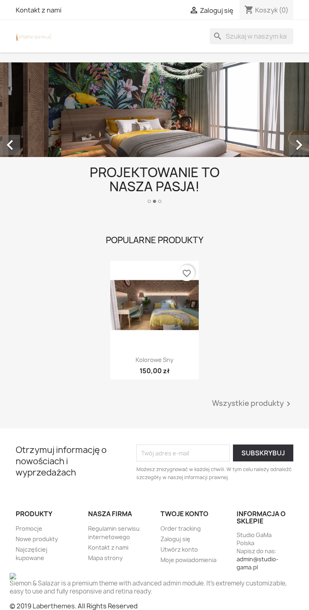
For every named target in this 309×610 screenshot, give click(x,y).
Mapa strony (105, 558)
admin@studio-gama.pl (257, 563)
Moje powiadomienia (188, 560)
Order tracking (181, 528)
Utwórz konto (179, 549)
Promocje (29, 528)
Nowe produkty (37, 539)
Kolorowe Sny (154, 360)
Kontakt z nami (39, 10)
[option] (154, 136)
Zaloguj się (175, 539)
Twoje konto (184, 513)
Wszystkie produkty (252, 404)
